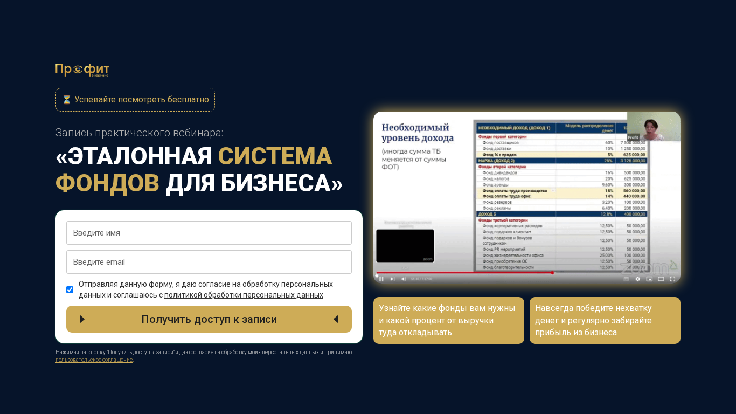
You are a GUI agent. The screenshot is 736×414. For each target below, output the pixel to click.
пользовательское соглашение (94, 360)
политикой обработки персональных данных (243, 295)
